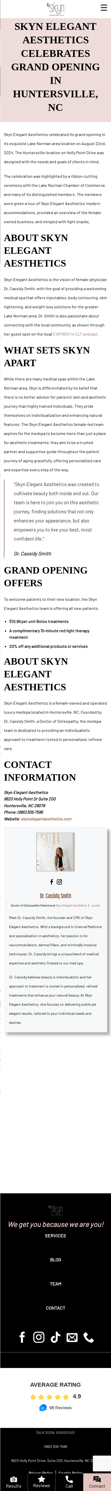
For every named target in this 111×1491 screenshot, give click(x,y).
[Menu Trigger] (104, 7)
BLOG (55, 1259)
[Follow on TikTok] (55, 1338)
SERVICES (55, 1235)
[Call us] (88, 1338)
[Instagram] (51, 881)
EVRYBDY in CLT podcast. (76, 333)
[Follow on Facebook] (22, 1338)
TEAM (55, 1283)
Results (13, 1486)
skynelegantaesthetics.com (46, 818)
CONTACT (55, 1308)
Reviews (41, 1485)
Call (69, 1486)
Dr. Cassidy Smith (55, 895)
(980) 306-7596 (55, 1446)
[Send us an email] (72, 1338)
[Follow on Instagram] (38, 1338)
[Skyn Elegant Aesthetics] (55, 9)
